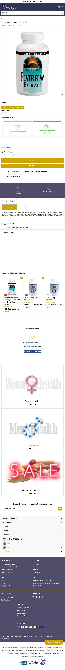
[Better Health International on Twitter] (42, 597)
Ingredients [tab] (25, 207)
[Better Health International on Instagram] (33, 597)
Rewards (35, 575)
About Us (35, 567)
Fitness (3, 583)
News (34, 578)
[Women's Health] (32, 382)
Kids (2, 580)
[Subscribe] (60, 508)
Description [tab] (9, 207)
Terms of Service (23, 608)
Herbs (3, 575)
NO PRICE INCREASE (8, 564)
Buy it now (32, 166)
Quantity (5, 110)
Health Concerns (7, 572)
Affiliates (35, 564)
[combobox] (32, 13)
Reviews (35, 570)
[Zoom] (62, 94)
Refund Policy (21, 610)
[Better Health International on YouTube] (39, 597)
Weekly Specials (7, 570)
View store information (13, 176)
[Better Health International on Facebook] (36, 597)
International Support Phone (42, 580)
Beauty (3, 578)
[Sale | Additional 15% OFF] (32, 471)
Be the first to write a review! (32, 351)
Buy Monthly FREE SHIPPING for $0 (13, 107)
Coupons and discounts (9, 567)
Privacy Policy (22, 616)
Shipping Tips (6, 586)
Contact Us (36, 572)
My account (36, 586)
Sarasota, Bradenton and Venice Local (45, 583)
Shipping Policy (22, 613)
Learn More (5, 148)
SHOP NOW (32, 404)
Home (3, 19)
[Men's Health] (32, 426)
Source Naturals (7, 25)
